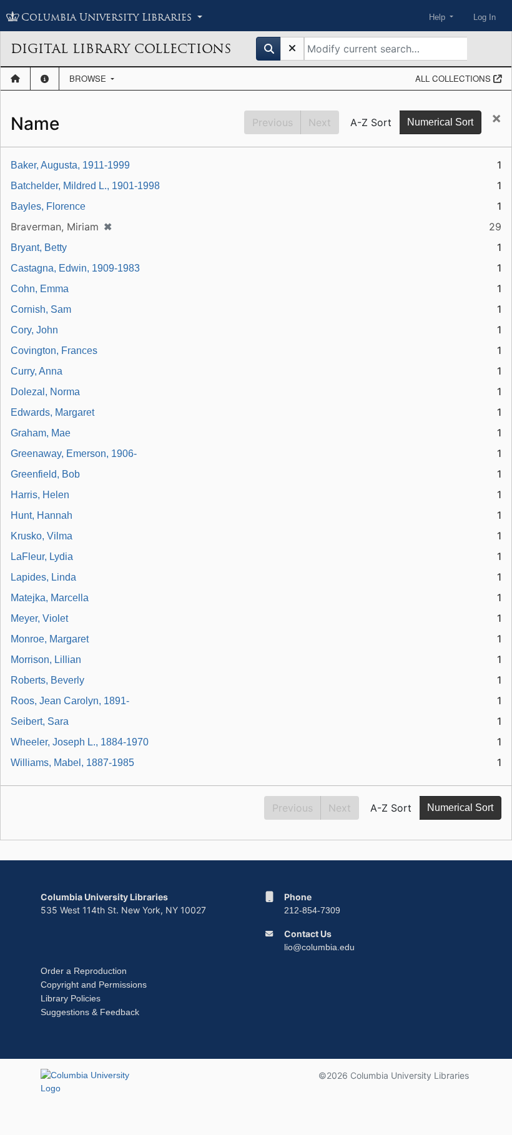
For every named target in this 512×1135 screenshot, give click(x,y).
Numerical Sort (440, 122)
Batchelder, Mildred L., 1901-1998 (85, 185)
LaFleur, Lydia (42, 556)
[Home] (15, 78)
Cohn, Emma (40, 288)
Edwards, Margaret (52, 412)
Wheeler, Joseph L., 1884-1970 (80, 742)
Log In (484, 17)
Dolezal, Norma (45, 391)
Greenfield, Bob (45, 474)
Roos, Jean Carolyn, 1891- (70, 700)
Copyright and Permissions (94, 985)
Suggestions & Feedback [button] (90, 1012)
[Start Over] (292, 49)
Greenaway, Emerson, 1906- (74, 453)
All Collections (454, 78)
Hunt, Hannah (41, 515)
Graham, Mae (41, 433)
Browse (89, 78)
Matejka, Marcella (50, 597)
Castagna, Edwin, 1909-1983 (75, 268)
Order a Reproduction (84, 971)
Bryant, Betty (39, 247)
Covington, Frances (54, 350)
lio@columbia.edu (319, 947)
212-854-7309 (312, 910)
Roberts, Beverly (47, 680)
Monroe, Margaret (50, 639)
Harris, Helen (40, 494)
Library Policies (71, 998)
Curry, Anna (36, 371)
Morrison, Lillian (46, 659)
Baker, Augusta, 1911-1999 (70, 165)
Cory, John (34, 330)
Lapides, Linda (43, 577)
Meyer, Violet (39, 618)
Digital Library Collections (121, 48)
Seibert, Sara (40, 721)
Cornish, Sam (41, 309)
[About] (45, 78)
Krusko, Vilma (41, 536)
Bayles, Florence (48, 206)
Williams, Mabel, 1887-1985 (72, 762)
